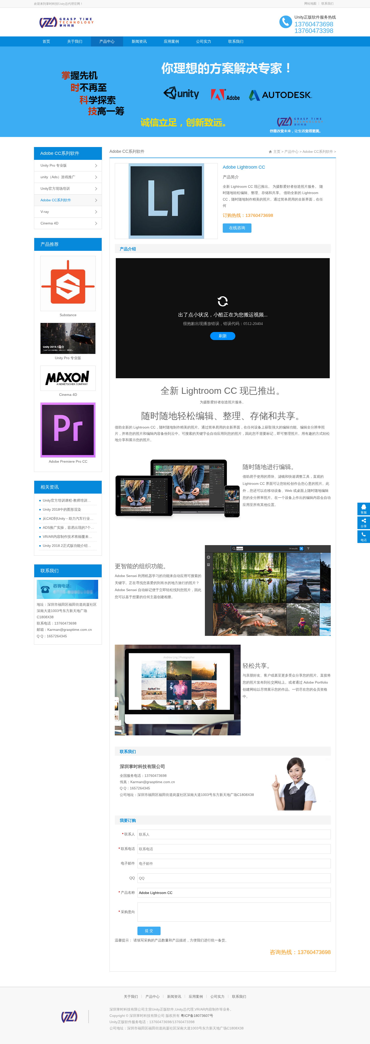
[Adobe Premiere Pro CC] (68, 430)
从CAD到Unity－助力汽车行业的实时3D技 (68, 518)
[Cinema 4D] (68, 378)
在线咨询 (237, 228)
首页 (46, 41)
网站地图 (310, 3)
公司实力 (203, 41)
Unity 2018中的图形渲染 (62, 509)
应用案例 (171, 41)
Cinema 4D (49, 223)
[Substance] (68, 283)
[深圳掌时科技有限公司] (78, 22)
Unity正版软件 (163, 1009)
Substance (68, 315)
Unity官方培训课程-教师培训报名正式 (68, 500)
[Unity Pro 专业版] (68, 338)
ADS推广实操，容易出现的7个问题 (68, 528)
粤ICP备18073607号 (197, 1016)
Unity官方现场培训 (55, 188)
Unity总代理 (184, 1009)
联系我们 (327, 3)
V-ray (45, 212)
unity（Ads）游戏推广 (58, 177)
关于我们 (74, 41)
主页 (276, 152)
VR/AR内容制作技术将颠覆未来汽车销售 (68, 537)
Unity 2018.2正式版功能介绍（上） (68, 546)
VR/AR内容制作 (207, 1009)
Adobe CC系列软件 (59, 153)
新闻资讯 (139, 41)
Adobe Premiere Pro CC (68, 461)
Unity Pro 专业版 (54, 165)
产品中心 (107, 41)
